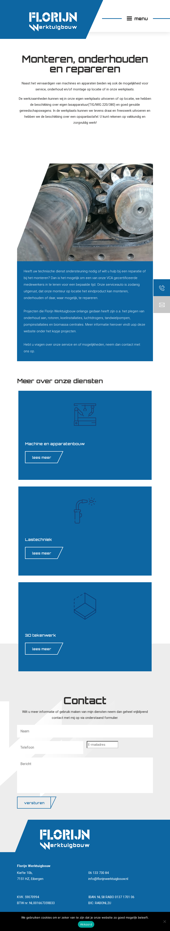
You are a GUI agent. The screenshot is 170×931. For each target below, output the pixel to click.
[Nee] (164, 921)
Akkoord (86, 924)
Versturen (34, 803)
